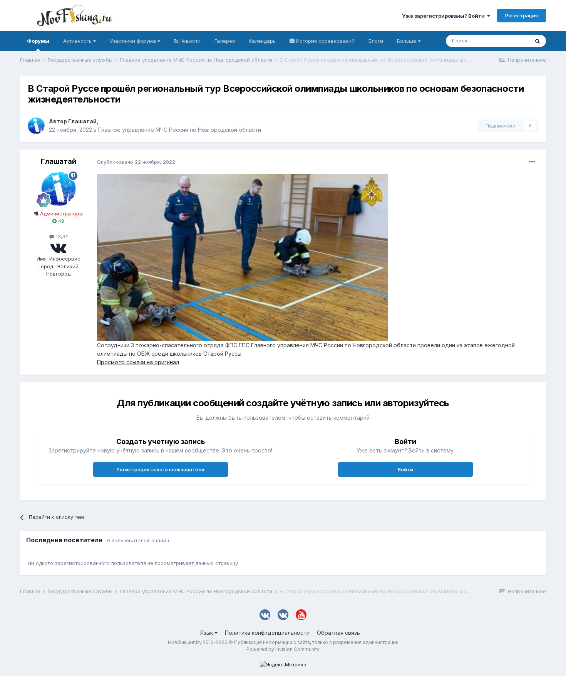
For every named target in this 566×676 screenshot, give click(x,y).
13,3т (61, 236)
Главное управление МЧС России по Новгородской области (179, 129)
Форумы (38, 41)
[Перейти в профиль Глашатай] (36, 125)
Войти (405, 469)
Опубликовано (136, 162)
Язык (207, 632)
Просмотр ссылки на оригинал (138, 362)
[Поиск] (537, 41)
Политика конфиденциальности (267, 632)
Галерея (224, 41)
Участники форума (133, 41)
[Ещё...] (532, 161)
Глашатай (82, 121)
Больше (406, 41)
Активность (78, 41)
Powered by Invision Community (283, 649)
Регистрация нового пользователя (160, 469)
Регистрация (521, 15)
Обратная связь (338, 632)
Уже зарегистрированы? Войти (444, 16)
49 (60, 221)
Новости (189, 41)
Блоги (375, 41)
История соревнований (325, 41)
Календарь (262, 41)
